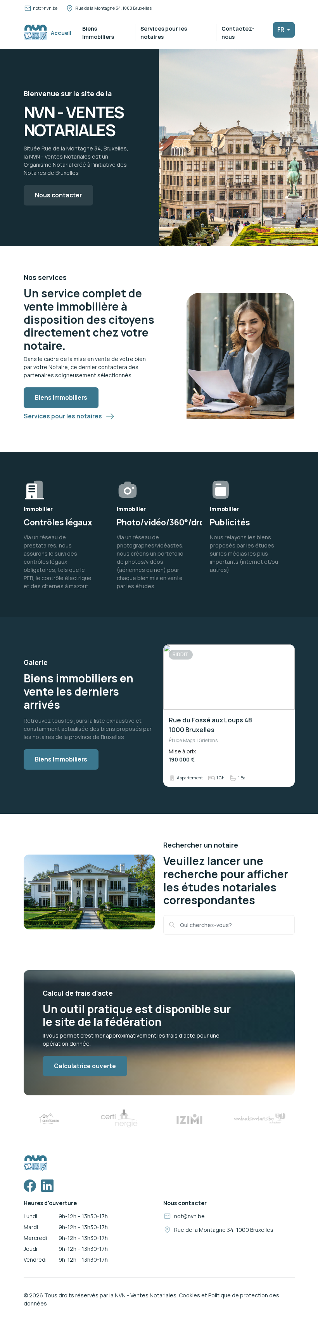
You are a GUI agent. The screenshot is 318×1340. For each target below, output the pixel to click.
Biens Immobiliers (98, 32)
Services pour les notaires (163, 32)
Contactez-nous (237, 32)
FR (281, 30)
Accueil (61, 32)
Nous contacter (58, 195)
